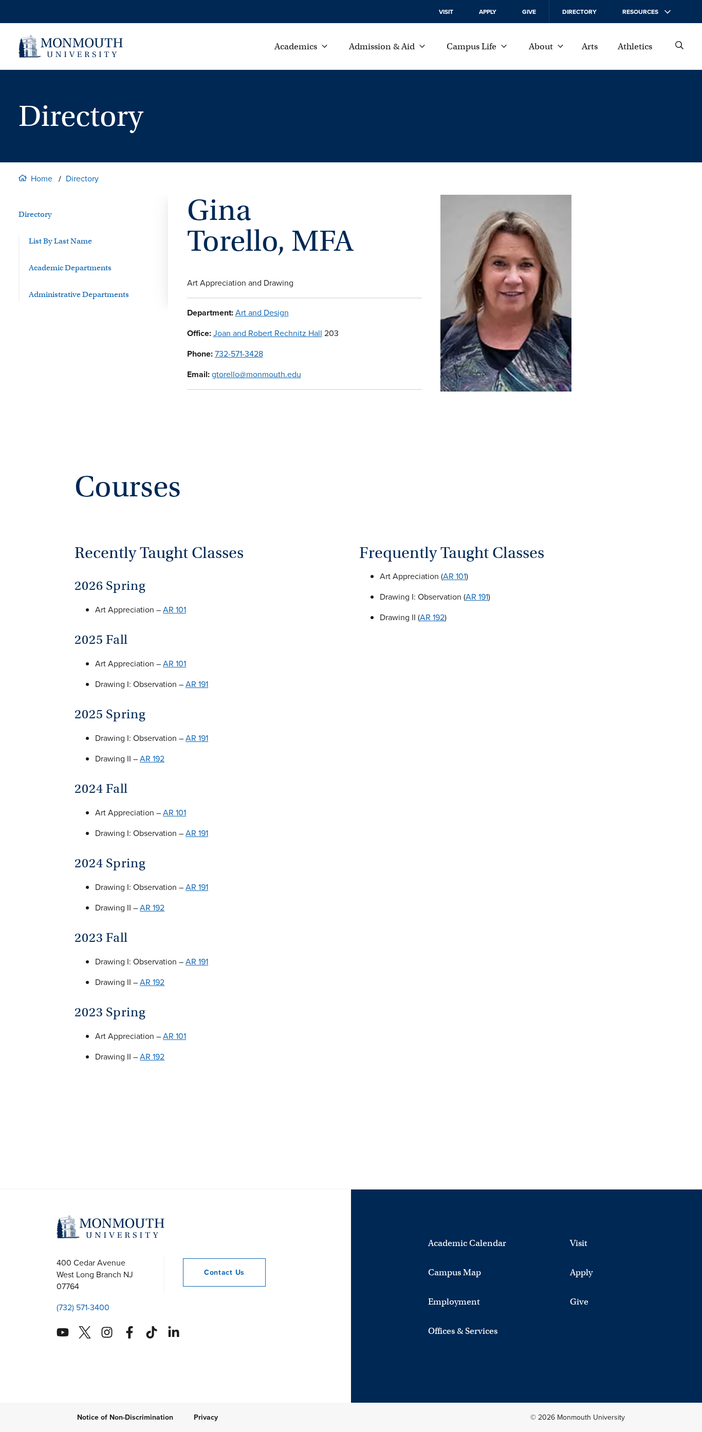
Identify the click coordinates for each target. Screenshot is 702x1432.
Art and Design (262, 313)
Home (41, 178)
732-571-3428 (239, 354)
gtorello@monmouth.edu (256, 374)
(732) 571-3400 (83, 1307)
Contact (214, 1272)
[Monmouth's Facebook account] (129, 1332)
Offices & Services (462, 1331)
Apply (487, 11)
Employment (454, 1301)
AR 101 (174, 610)
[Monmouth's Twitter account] (85, 1332)
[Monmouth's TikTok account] (151, 1332)
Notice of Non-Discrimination (125, 1417)
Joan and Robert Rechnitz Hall (267, 333)
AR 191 (197, 684)
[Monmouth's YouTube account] (63, 1332)
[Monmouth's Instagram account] (107, 1332)
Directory (579, 11)
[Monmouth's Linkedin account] (174, 1332)
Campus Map (454, 1272)
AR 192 (152, 759)
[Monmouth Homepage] (71, 46)
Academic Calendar (467, 1243)
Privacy (206, 1417)
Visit (446, 11)
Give (529, 11)
